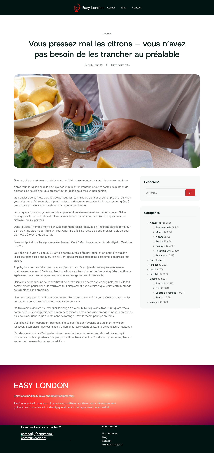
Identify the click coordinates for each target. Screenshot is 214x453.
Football (160, 283)
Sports (153, 278)
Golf (158, 288)
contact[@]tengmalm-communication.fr (37, 436)
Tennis (159, 297)
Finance (154, 264)
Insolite (107, 33)
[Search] (190, 192)
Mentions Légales (112, 444)
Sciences (161, 255)
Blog (104, 437)
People (159, 241)
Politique (160, 246)
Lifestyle (154, 274)
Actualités (155, 222)
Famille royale (163, 227)
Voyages (154, 302)
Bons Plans (156, 260)
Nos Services (109, 433)
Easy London (93, 7)
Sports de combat (166, 292)
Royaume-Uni (163, 250)
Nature (159, 236)
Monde (159, 232)
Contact (106, 440)
